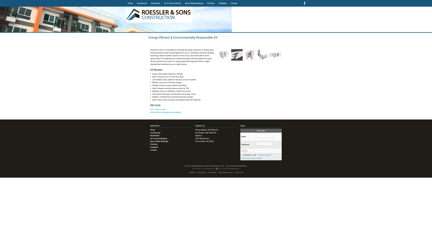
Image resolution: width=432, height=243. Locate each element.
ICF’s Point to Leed (157, 109)
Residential (155, 3)
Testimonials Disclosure (225, 172)
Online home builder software (251, 158)
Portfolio (211, 3)
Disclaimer (192, 172)
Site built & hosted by (216, 169)
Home (130, 3)
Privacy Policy (212, 172)
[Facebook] (304, 3)
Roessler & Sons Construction (208, 166)
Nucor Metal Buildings (194, 3)
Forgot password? (264, 155)
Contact (234, 3)
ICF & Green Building (172, 3)
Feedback (223, 3)
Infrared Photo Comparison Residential (165, 112)
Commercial (142, 3)
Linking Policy (202, 172)
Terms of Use (239, 172)
